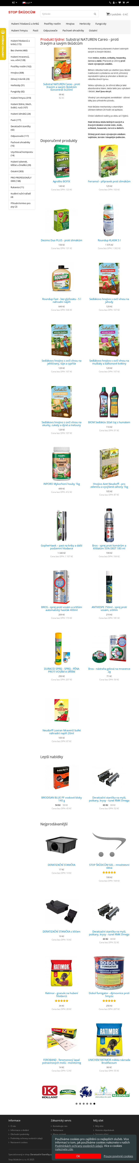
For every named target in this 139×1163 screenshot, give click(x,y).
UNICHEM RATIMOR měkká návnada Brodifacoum (109, 1061)
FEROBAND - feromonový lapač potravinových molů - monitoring (61, 1061)
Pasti (35, 30)
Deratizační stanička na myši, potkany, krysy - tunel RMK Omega (109, 799)
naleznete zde (64, 1149)
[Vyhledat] (95, 13)
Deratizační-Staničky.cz (41, 1154)
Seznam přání (101, 1134)
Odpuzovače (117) (20, 136)
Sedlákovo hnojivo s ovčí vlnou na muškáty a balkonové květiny (109, 362)
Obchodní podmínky (20, 1134)
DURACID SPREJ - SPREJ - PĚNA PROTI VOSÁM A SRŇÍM (61, 670)
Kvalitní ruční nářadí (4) (21, 195)
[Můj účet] (115, 2)
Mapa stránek (59, 1134)
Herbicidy (85, 23)
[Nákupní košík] (124, 2)
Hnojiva (70, 23)
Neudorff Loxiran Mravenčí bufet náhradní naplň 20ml (62, 732)
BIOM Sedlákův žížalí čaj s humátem (109, 422)
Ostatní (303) (17, 171)
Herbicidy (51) (18, 85)
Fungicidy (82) (18, 91)
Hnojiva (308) (17, 72)
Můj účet (99, 1126)
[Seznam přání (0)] (119, 2)
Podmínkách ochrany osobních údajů (79, 1146)
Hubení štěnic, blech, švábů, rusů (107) (21, 106)
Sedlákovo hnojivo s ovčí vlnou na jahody (109, 300)
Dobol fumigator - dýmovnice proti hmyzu (109, 994)
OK (78, 1156)
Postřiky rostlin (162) (21, 66)
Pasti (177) (16, 120)
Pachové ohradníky (73, 30)
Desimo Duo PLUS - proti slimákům (61, 240)
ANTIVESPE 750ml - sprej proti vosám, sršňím (109, 608)
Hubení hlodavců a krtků (25, 23)
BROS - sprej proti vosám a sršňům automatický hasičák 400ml (61, 608)
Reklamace (58, 1130)
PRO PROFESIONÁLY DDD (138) (21, 179)
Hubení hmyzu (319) (21, 97)
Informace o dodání (20, 1130)
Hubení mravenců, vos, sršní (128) (20, 58)
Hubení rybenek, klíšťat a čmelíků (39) (21, 163)
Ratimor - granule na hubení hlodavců (61, 994)
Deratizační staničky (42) (21, 128)
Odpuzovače (50, 30)
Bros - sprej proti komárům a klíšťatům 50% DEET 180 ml (109, 547)
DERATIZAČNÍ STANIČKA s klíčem (61, 931)
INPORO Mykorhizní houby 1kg (61, 484)
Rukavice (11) (17, 187)
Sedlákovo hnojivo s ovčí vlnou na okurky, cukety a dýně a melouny (61, 423)
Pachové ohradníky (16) (20, 144)
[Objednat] (127, 2)
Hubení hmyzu (19, 30)
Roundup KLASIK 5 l (109, 240)
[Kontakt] (110, 2)
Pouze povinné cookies (118, 1156)
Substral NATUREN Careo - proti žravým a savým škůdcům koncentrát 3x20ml (61, 86)
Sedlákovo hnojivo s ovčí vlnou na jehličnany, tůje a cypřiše (61, 362)
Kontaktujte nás (60, 1126)
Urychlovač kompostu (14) (22, 153)
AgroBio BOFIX (61, 181)
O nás (13, 1126)
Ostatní (93, 30)
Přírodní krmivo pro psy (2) (21, 205)
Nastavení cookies (19, 1142)
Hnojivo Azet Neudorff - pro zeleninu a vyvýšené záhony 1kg (109, 485)
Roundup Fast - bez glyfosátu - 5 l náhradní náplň (61, 300)
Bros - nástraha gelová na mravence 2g (109, 670)
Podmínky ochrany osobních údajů (27, 1138)
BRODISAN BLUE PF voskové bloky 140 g (61, 799)
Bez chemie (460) (19, 50)
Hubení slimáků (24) (21, 113)
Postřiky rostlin (52, 23)
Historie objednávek (104, 1130)
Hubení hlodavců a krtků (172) (20, 42)
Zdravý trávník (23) (20, 78)
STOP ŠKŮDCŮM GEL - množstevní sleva (109, 866)
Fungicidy (100, 23)
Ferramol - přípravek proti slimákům (109, 181)
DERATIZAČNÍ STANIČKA (61, 864)
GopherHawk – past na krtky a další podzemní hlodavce (61, 547)
